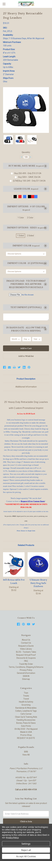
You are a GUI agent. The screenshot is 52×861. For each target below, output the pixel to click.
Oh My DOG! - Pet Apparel (26, 729)
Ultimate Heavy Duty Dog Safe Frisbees (38, 583)
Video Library (26, 649)
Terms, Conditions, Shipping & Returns (26, 667)
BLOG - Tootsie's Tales (26, 652)
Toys (26, 693)
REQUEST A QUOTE (26, 738)
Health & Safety (26, 702)
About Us (26, 640)
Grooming (26, 705)
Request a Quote (26, 646)
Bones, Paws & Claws (26, 723)
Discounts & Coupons (26, 658)
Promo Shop (26, 735)
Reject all (26, 850)
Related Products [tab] (26, 545)
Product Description (26, 379)
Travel (26, 699)
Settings (26, 843)
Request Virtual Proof (26, 655)
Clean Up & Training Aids (26, 717)
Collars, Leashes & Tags (26, 711)
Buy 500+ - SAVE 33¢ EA (29, 177)
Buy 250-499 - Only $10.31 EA (27, 173)
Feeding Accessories (26, 720)
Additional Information (26, 386)
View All (26, 755)
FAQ (26, 661)
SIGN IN (26, 676)
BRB (26, 752)
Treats (26, 696)
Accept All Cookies (26, 856)
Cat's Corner (26, 714)
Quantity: (26, 152)
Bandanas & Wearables (26, 708)
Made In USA (26, 732)
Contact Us (26, 643)
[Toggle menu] (4, 4)
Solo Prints (26, 726)
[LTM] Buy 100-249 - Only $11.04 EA (29, 181)
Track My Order (26, 664)
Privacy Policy (26, 670)
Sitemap (26, 679)
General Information (26, 673)
